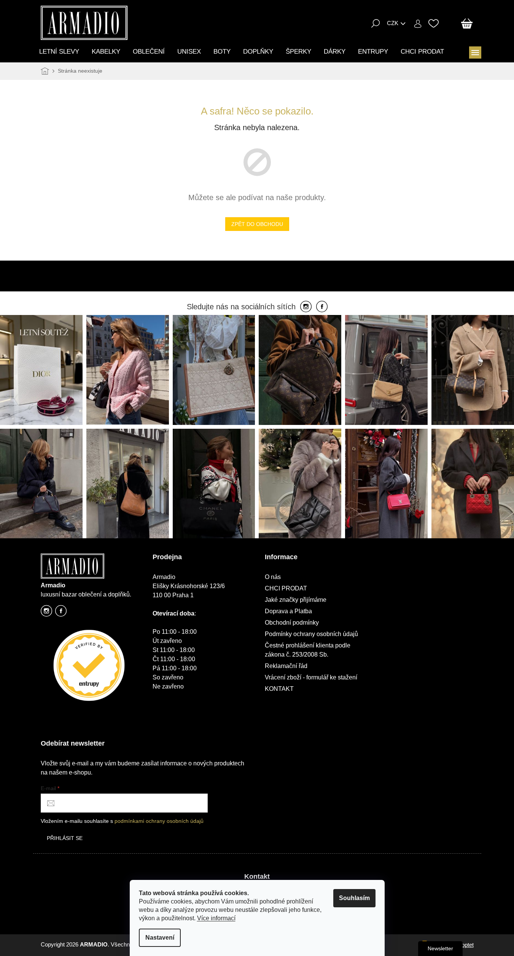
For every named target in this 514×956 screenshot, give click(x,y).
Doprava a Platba (288, 611)
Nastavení (159, 937)
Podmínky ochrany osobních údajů (311, 634)
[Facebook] (322, 307)
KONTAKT (279, 689)
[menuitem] (59, 51)
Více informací (216, 918)
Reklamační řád (286, 666)
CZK (392, 23)
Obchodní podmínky (292, 622)
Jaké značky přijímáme (295, 600)
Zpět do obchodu (257, 224)
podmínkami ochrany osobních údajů (159, 821)
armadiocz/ (46, 613)
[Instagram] (306, 307)
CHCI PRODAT (286, 588)
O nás (273, 577)
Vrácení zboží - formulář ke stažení (311, 677)
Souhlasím (354, 898)
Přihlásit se (65, 838)
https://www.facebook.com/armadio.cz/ (61, 613)
